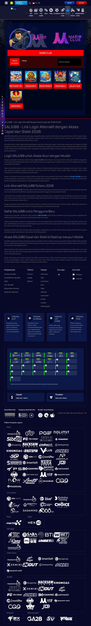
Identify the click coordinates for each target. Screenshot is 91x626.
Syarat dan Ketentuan (11, 292)
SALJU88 (6, 136)
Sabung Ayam (77, 15)
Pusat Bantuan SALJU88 (12, 278)
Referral (29, 281)
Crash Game (63, 15)
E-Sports (73, 15)
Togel (51, 13)
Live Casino (41, 15)
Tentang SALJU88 (10, 274)
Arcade (67, 13)
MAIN (17, 77)
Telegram (79, 275)
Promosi (83, 13)
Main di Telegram (20, 3)
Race (46, 13)
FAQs (6, 281)
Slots (36, 13)
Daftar (81, 3)
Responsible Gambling (11, 288)
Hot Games (31, 15)
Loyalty (29, 278)
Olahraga (57, 13)
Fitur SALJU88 (8, 285)
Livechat (79, 279)
